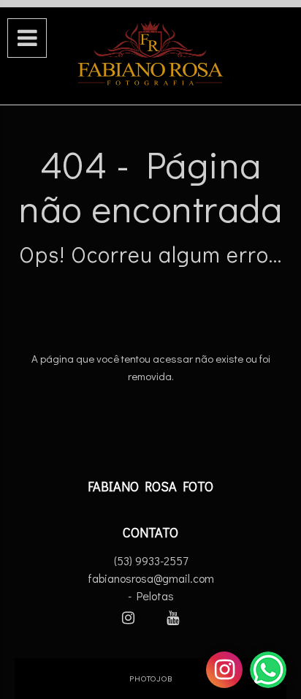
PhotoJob (150, 678)
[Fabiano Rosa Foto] (150, 54)
